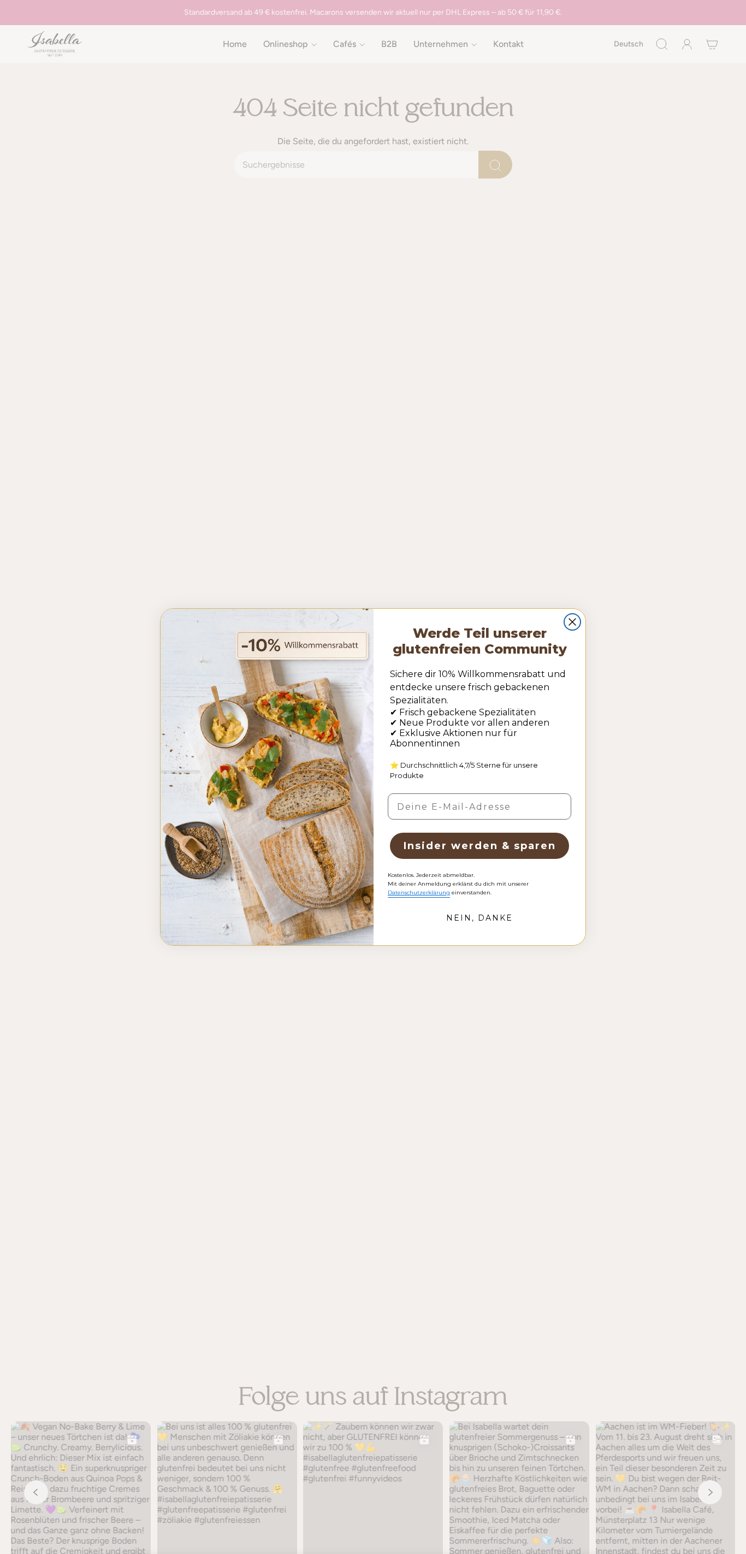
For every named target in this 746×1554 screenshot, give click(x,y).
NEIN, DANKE (479, 918)
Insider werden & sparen (480, 846)
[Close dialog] (572, 622)
